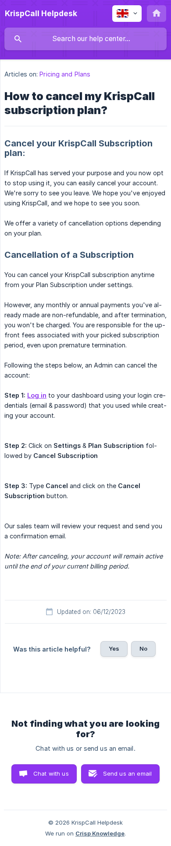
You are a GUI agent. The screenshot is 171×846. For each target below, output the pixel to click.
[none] (41, 13)
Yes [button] (114, 648)
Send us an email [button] (127, 773)
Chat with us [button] (51, 773)
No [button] (143, 648)
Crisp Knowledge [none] (100, 833)
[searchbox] (85, 39)
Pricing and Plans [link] (64, 74)
